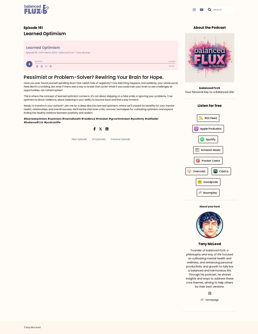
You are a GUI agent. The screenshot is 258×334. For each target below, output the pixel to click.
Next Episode (79, 139)
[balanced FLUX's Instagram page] (194, 9)
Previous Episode (120, 139)
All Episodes (99, 139)
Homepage (212, 300)
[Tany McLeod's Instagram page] (209, 293)
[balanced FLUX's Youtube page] (200, 9)
